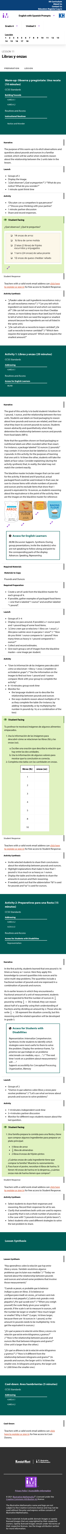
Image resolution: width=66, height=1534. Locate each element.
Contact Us (57, 6)
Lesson (28, 68)
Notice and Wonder (16, 123)
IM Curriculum (55, 1)
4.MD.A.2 (11, 104)
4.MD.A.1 (11, 99)
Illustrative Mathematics (24, 1496)
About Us (57, 4)
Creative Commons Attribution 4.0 (21, 1499)
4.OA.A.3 (11, 926)
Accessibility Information (40, 1490)
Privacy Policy (21, 1490)
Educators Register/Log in (50, 9)
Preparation (11, 68)
